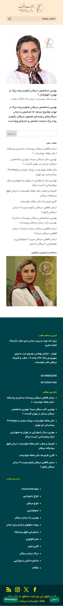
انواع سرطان (32, 503)
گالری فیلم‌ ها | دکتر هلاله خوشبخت (38, 202)
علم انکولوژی (32, 539)
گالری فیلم (33, 546)
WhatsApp (10, 599)
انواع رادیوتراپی (31, 496)
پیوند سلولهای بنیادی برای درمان (22, 525)
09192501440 (49, 383)
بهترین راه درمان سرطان (27, 518)
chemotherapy (30, 489)
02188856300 (49, 376)
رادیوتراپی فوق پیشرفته (26, 532)
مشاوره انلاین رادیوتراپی (26, 561)
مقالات (14, 99)
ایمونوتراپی (33, 510)
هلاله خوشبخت (43, 99)
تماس (53, 599)
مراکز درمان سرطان (29, 553)
